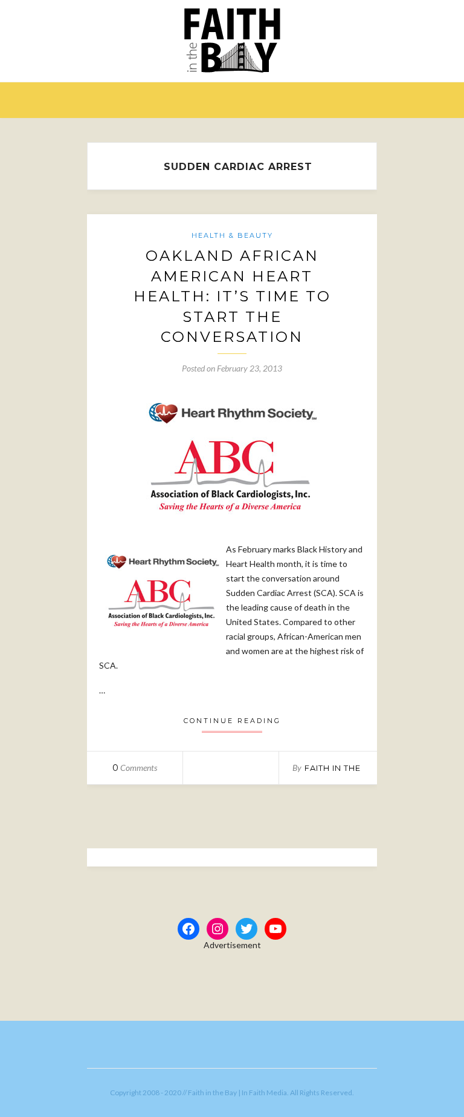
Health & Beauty (232, 235)
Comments (134, 767)
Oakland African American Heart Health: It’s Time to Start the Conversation (232, 296)
